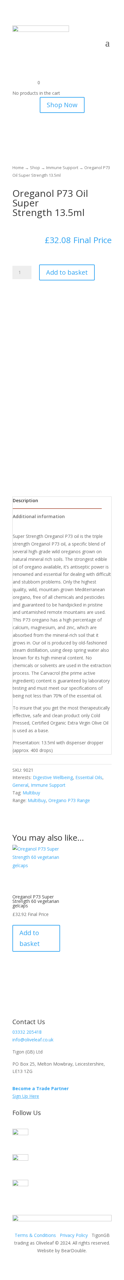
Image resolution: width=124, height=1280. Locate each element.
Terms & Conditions (35, 1235)
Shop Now (62, 104)
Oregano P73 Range (69, 800)
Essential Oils (88, 777)
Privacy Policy (74, 1235)
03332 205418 (27, 1032)
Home (18, 167)
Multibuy (31, 793)
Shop (35, 167)
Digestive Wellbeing (53, 777)
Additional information (39, 516)
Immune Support (62, 167)
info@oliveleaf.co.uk (32, 1040)
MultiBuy (37, 800)
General (20, 785)
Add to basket (67, 272)
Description (25, 500)
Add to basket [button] (29, 938)
